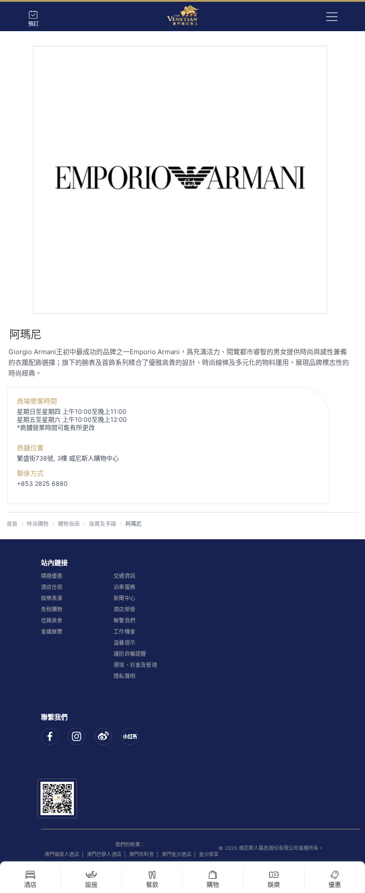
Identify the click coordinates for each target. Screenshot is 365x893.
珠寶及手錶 (102, 524)
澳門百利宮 (141, 854)
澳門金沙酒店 (176, 854)
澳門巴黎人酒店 (104, 854)
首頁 (12, 524)
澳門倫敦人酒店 (62, 854)
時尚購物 (38, 524)
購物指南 (69, 524)
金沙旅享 (209, 854)
